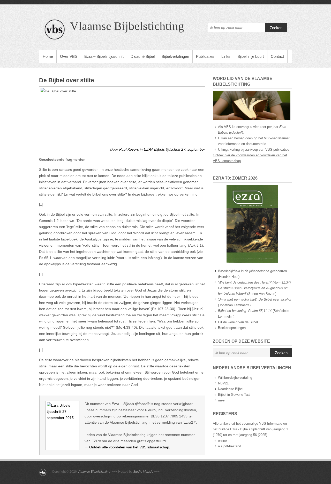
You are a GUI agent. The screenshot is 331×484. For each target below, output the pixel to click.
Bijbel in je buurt (250, 56)
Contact (277, 56)
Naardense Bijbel (230, 389)
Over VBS (68, 56)
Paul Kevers (129, 149)
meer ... (224, 400)
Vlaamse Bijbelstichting (127, 26)
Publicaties (205, 56)
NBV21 (223, 383)
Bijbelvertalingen (175, 56)
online (222, 440)
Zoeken (276, 28)
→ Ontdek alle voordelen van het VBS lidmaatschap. (127, 447)
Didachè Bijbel (143, 56)
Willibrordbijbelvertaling (235, 378)
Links (225, 56)
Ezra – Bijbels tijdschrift (104, 56)
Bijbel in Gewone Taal (234, 395)
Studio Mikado (143, 471)
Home (48, 56)
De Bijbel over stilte (66, 80)
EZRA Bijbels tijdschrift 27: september (174, 149)
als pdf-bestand (229, 446)
